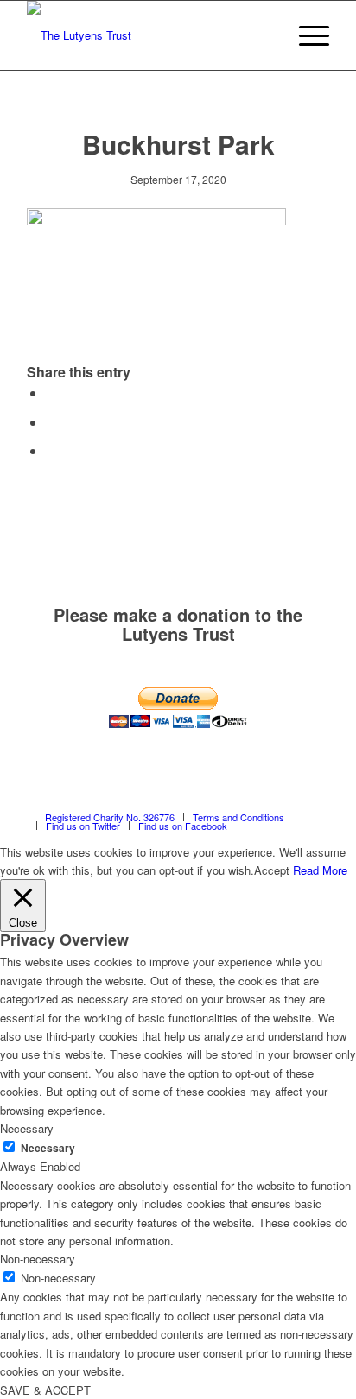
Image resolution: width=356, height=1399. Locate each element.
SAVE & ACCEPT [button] (45, 1390)
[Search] (265, 35)
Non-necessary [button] (37, 1258)
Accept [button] (271, 870)
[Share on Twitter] (51, 422)
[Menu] (305, 35)
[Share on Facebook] (51, 392)
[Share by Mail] (51, 450)
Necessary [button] (27, 1128)
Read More (320, 870)
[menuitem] (265, 35)
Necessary (48, 1148)
